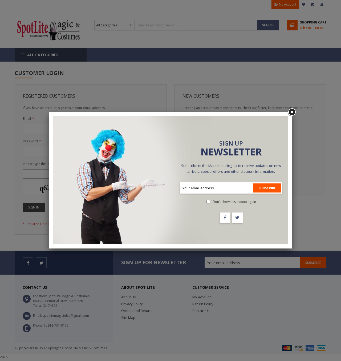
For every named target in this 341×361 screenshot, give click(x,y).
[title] (225, 217)
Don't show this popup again (234, 201)
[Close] (292, 112)
